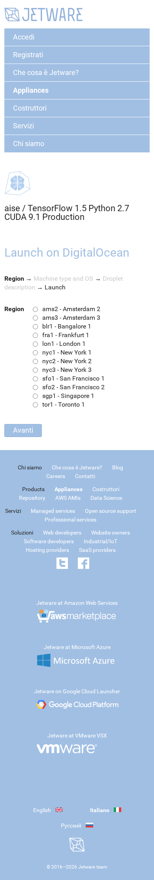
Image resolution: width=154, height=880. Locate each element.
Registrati (28, 55)
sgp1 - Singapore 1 (68, 396)
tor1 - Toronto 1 (63, 404)
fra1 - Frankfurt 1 (65, 335)
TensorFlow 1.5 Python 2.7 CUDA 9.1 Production (66, 212)
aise (12, 208)
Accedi (23, 37)
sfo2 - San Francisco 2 (73, 387)
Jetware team (92, 867)
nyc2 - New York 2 (67, 361)
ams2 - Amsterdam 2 (71, 309)
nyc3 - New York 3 (67, 369)
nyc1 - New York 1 (67, 352)
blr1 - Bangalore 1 (66, 326)
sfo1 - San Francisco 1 (73, 378)
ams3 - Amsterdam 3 (71, 317)
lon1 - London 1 (64, 343)
